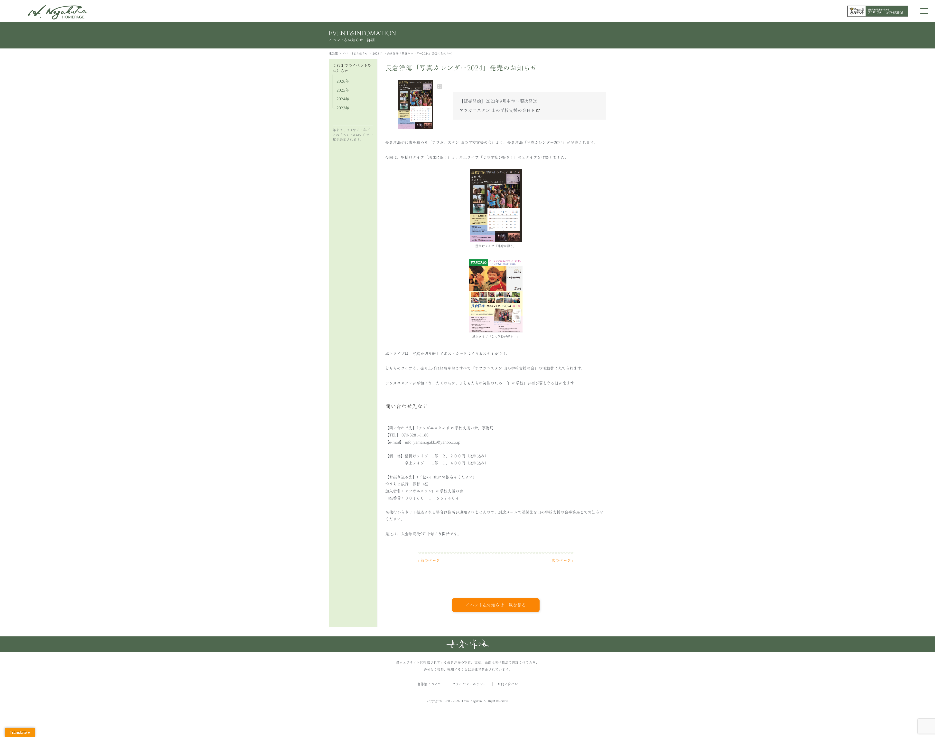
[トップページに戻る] (467, 648)
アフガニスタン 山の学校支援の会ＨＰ (497, 110)
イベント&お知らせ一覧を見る (496, 605)
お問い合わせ (507, 684)
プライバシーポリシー (469, 684)
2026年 (343, 81)
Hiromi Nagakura (472, 700)
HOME (333, 53)
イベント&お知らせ (355, 53)
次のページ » (563, 560)
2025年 (343, 90)
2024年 (343, 99)
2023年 (377, 53)
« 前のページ (429, 560)
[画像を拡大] (439, 86)
